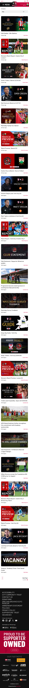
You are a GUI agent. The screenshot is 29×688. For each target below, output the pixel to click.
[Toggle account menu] (25, 1)
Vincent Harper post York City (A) (11, 193)
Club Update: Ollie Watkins (9, 33)
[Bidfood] (6, 670)
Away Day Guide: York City (9, 333)
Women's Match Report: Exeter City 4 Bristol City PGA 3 (12, 499)
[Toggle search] (27, 1)
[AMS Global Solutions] (23, 665)
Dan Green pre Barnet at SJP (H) (11, 103)
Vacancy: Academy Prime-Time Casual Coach (12, 569)
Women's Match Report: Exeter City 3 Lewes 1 (12, 57)
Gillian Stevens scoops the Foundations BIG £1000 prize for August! (14, 475)
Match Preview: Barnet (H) (9, 148)
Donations (7, 599)
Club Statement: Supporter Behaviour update (12, 262)
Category (3, 8)
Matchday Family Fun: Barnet (10, 125)
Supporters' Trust (10, 612)
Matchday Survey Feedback (9, 310)
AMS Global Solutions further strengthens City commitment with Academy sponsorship (13, 425)
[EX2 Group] (23, 675)
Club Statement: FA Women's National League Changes (12, 450)
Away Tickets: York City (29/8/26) (11, 355)
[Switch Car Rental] (6, 675)
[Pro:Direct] (6, 665)
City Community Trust (12, 595)
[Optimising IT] (23, 670)
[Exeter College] (6, 680)
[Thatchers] (14, 670)
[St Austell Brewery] (14, 675)
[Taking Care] (14, 665)
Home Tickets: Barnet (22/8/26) (11, 80)
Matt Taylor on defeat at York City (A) (12, 216)
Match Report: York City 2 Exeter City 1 (13, 238)
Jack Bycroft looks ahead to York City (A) (13, 546)
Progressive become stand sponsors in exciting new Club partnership (13, 286)
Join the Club (14, 650)
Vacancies (7, 615)
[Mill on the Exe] (14, 680)
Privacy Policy (8, 610)
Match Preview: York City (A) (9, 523)
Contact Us (7, 597)
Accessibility (8, 592)
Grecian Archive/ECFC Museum (12, 602)
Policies (6, 608)
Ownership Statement (12, 606)
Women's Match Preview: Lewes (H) (12, 378)
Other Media (18, 686)
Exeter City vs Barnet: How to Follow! (12, 171)
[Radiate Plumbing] (23, 680)
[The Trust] (8, 660)
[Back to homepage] (14, 4)
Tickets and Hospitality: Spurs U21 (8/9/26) (14, 400)
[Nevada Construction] (21, 660)
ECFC (2, 1)
